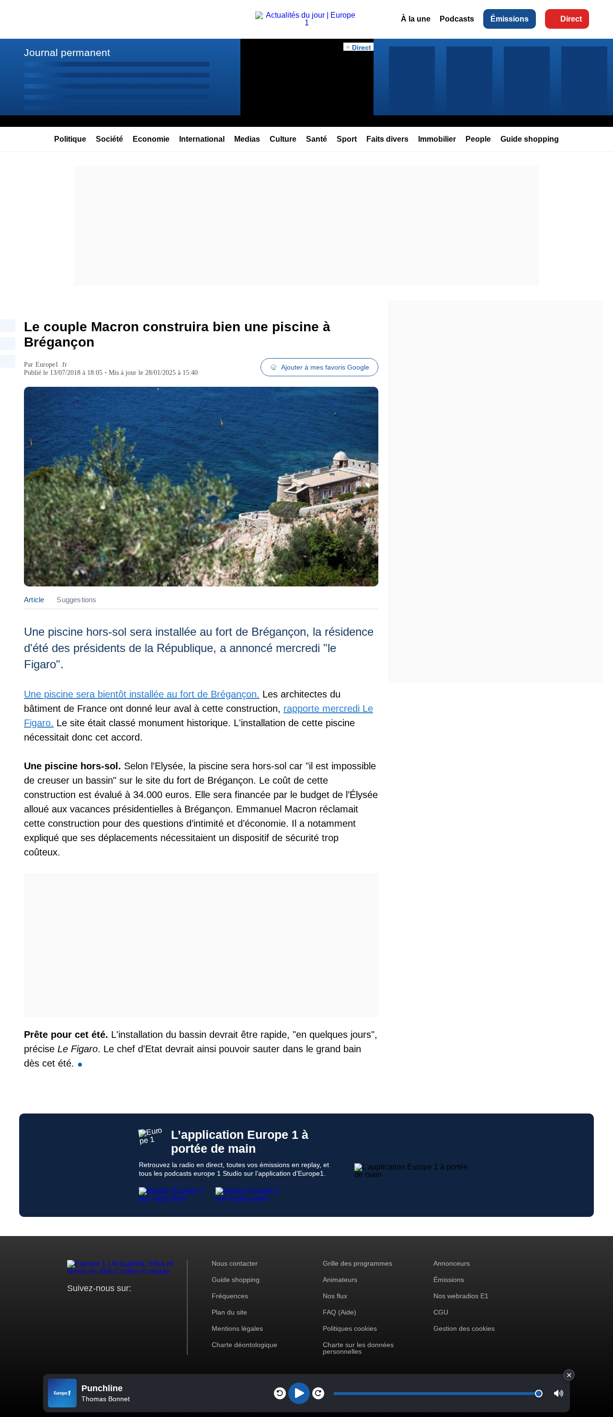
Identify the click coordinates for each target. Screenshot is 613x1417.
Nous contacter (235, 1263)
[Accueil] (306, 23)
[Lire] (299, 1393)
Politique (70, 139)
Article (34, 600)
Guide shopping (529, 139)
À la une (416, 19)
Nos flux (335, 1296)
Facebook (106, 1306)
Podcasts (457, 19)
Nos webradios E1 (460, 1296)
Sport (347, 139)
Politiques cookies (350, 1328)
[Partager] (7, 325)
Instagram (89, 1306)
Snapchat (138, 1306)
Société (109, 139)
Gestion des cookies (464, 1328)
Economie (151, 139)
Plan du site (229, 1312)
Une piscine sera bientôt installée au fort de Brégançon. (142, 694)
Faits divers (387, 139)
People (478, 139)
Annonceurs (451, 1263)
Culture (283, 139)
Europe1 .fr (51, 364)
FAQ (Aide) (339, 1312)
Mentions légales (237, 1328)
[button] (558, 1393)
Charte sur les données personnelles (358, 1348)
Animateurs (340, 1279)
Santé (316, 139)
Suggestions (76, 600)
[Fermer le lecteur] (569, 1375)
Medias (247, 139)
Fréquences (230, 1296)
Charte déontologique (244, 1345)
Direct (571, 19)
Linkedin (154, 1306)
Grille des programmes (357, 1263)
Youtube (122, 1306)
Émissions (509, 19)
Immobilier (437, 139)
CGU (440, 1312)
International (202, 139)
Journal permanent (67, 52)
